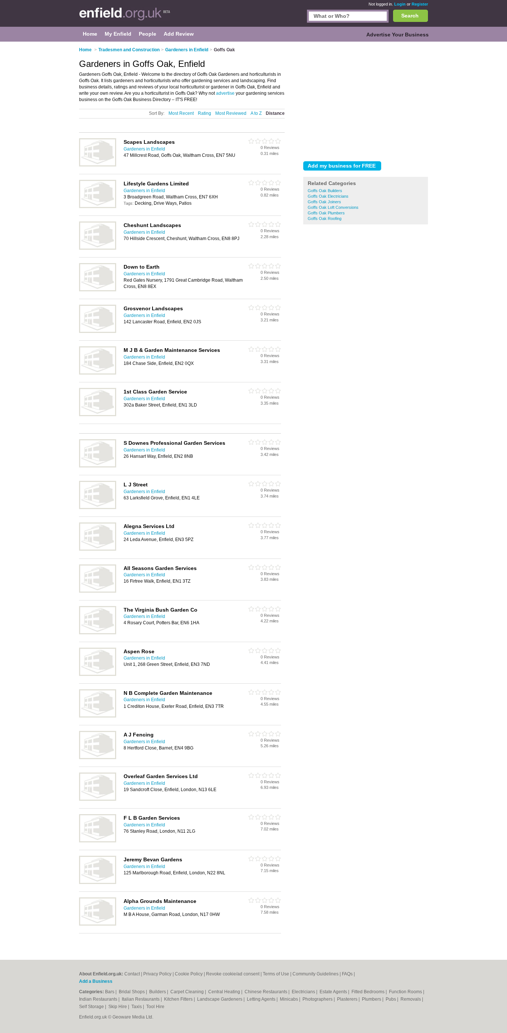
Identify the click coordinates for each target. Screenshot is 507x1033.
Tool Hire (155, 1006)
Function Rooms (406, 991)
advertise (225, 93)
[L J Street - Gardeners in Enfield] (97, 507)
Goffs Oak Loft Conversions (333, 207)
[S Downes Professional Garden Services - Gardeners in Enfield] (97, 466)
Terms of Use (276, 974)
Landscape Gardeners (220, 999)
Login (400, 4)
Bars (110, 991)
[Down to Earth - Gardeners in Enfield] (97, 289)
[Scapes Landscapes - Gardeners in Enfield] (97, 165)
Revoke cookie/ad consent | (234, 974)
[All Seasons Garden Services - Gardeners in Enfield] (97, 591)
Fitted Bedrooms (368, 991)
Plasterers (348, 999)
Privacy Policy (157, 974)
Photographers (318, 999)
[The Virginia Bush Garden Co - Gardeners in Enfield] (97, 632)
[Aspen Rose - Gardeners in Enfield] (97, 674)
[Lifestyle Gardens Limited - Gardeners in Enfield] (97, 206)
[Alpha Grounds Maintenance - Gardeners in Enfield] (97, 924)
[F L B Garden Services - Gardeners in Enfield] (97, 840)
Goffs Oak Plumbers (326, 213)
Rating (204, 113)
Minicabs (289, 999)
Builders (158, 991)
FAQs (347, 974)
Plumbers (372, 999)
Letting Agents (262, 999)
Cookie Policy (189, 974)
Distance (275, 113)
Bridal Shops (132, 991)
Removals (411, 999)
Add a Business (95, 981)
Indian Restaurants (98, 999)
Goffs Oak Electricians (328, 196)
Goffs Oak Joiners (324, 202)
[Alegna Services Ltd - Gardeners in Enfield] (97, 549)
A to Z (256, 113)
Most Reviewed (230, 113)
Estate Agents (334, 991)
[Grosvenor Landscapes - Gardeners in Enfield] (97, 331)
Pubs (391, 999)
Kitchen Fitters (179, 999)
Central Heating (224, 991)
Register (420, 4)
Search (410, 16)
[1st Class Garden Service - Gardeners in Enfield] (97, 414)
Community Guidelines (315, 974)
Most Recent (181, 113)
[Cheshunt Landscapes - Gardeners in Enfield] (97, 248)
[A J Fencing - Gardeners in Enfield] (97, 757)
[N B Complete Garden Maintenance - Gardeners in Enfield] (97, 716)
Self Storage (92, 1006)
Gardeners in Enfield (144, 149)
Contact (132, 974)
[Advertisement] (365, 100)
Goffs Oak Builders (325, 190)
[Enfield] (124, 17)
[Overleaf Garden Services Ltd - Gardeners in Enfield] (97, 799)
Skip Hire (118, 1006)
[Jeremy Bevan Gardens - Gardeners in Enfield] (97, 882)
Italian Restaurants (141, 999)
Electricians (304, 991)
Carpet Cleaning (187, 991)
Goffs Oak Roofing (324, 218)
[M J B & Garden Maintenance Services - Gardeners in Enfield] (97, 373)
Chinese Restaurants (266, 991)
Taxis (137, 1006)
